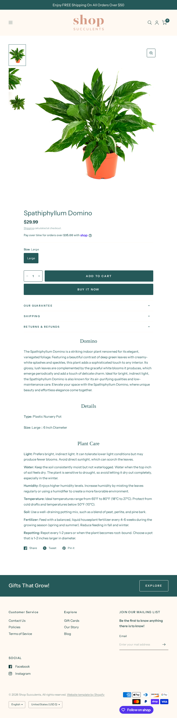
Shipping (29, 228)
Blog (67, 634)
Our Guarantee (38, 305)
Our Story (71, 627)
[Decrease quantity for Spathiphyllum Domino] (27, 276)
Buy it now (88, 289)
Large (31, 258)
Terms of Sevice (20, 634)
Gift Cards (71, 621)
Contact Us (17, 621)
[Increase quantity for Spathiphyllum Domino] (39, 276)
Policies (14, 627)
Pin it (71, 548)
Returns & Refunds (42, 326)
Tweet (52, 548)
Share (33, 548)
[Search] (149, 23)
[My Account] (156, 23)
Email (123, 636)
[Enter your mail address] (164, 644)
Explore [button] (153, 585)
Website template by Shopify (85, 694)
